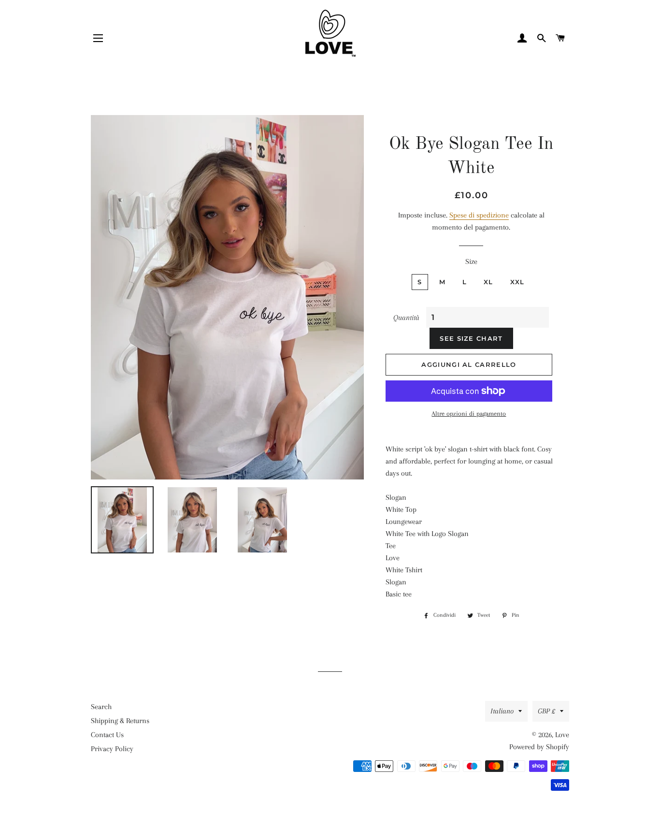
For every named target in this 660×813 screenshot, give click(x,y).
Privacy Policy (112, 748)
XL (488, 282)
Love (562, 734)
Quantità (406, 317)
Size (471, 261)
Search (101, 706)
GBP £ (546, 711)
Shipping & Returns (120, 720)
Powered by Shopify (539, 746)
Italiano (502, 711)
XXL (517, 282)
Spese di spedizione (479, 215)
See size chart (471, 338)
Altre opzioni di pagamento (468, 413)
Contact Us (107, 734)
